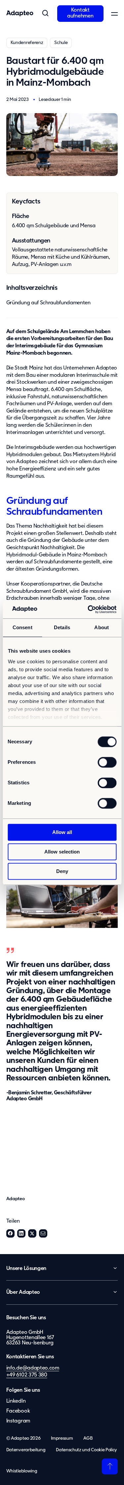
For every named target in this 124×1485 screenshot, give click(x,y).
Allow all (62, 832)
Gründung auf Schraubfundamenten (48, 303)
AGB (88, 1438)
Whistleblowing (21, 1471)
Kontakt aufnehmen (80, 13)
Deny (62, 871)
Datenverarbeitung (26, 1450)
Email (43, 1233)
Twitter (32, 1233)
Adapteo (15, 1199)
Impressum (62, 1438)
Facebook (10, 1233)
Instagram (18, 1421)
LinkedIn (21, 1233)
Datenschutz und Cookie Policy (86, 1450)
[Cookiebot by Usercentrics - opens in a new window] (88, 609)
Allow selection (62, 851)
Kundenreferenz (27, 42)
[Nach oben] (110, 1466)
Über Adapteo (23, 1292)
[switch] (107, 762)
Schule (60, 42)
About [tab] (101, 627)
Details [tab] (62, 627)
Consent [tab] (22, 627)
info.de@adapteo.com (32, 1368)
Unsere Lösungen (26, 1268)
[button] (45, 14)
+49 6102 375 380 (26, 1375)
